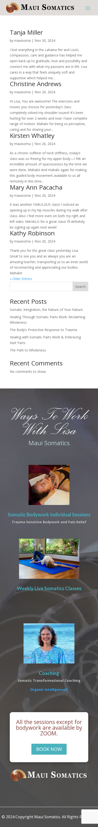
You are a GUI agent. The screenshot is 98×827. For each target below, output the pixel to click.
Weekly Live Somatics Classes (49, 588)
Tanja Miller (26, 32)
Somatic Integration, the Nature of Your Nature (46, 309)
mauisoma (22, 40)
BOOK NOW (49, 749)
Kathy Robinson (32, 233)
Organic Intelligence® (49, 689)
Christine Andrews (35, 83)
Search (80, 286)
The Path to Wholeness (28, 350)
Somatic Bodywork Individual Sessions (49, 514)
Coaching (49, 673)
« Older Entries (21, 278)
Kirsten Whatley (32, 135)
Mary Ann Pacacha (36, 187)
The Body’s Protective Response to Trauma (43, 329)
